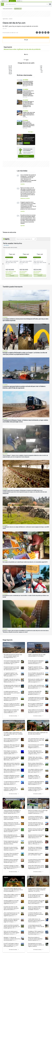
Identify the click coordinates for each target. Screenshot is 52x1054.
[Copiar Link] (48, 32)
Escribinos (27, 142)
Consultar (12, 275)
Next (49, 264)
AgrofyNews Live (17, 8)
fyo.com (4, 28)
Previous (2, 264)
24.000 (38, 270)
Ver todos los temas (13, 715)
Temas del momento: (8, 8)
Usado (7, 259)
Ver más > (30, 132)
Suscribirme (26, 156)
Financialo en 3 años (24, 274)
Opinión (10, 18)
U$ (7, 270)
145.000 (11, 270)
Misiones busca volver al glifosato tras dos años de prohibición (22, 49)
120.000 (25, 270)
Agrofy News (5, 18)
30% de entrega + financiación (9, 273)
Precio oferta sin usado (11, 271)
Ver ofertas (6, 245)
